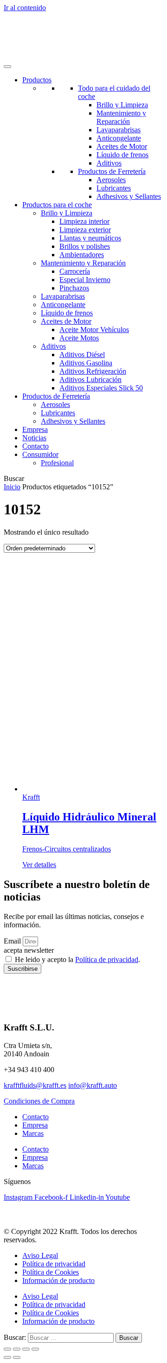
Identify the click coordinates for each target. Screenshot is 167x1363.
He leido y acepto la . (77, 959)
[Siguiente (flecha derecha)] (16, 1357)
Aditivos (109, 163)
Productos (36, 80)
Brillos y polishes (84, 246)
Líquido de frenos (122, 155)
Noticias (34, 438)
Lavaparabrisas (118, 130)
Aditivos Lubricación (90, 379)
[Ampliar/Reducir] (7, 1349)
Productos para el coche (57, 205)
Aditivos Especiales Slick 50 (101, 388)
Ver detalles (39, 865)
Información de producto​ (58, 1280)
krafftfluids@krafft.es (35, 1085)
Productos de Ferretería (112, 171)
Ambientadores (81, 255)
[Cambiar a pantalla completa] (16, 1349)
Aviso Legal (40, 1255)
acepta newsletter (29, 950)
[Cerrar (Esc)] (35, 1349)
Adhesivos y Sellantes (128, 196)
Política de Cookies (50, 1272)
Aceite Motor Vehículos (94, 329)
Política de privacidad (106, 959)
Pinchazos (74, 288)
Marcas (33, 1133)
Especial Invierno (84, 280)
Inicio (12, 487)
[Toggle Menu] (7, 66)
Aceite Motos (79, 338)
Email (13, 941)
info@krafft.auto (92, 1085)
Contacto (35, 446)
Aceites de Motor (121, 146)
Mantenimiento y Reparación (121, 117)
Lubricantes (113, 188)
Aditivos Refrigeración (92, 371)
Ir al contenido (25, 8)
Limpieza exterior (85, 230)
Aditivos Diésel (82, 354)
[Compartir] (26, 1349)
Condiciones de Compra (39, 1101)
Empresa (35, 429)
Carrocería (74, 271)
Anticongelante (118, 138)
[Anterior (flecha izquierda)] (7, 1357)
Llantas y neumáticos (90, 238)
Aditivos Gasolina (85, 363)
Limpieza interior (84, 221)
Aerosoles (111, 180)
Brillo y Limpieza (122, 105)
